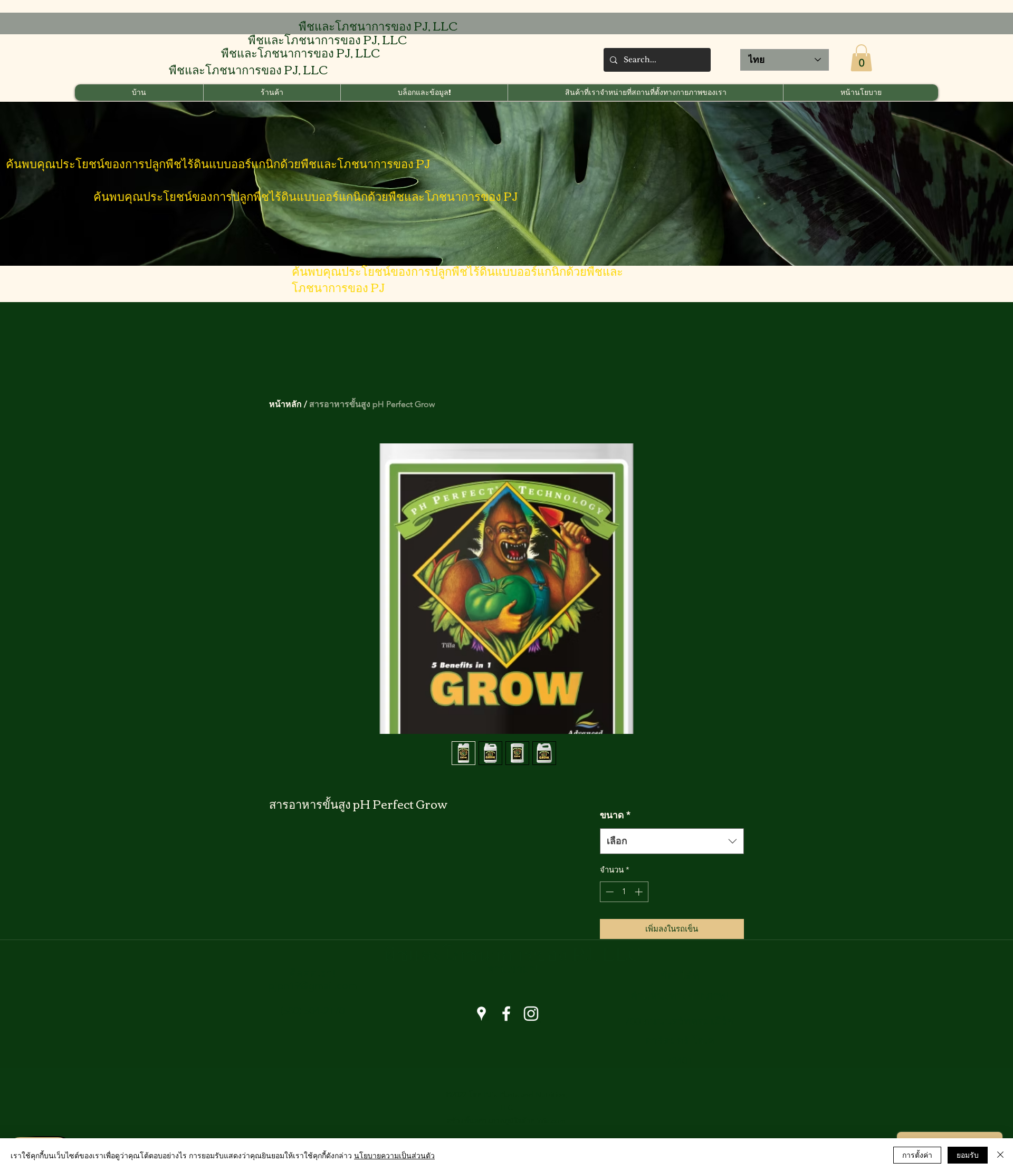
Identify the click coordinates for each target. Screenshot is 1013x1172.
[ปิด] (1000, 1155)
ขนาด (615, 815)
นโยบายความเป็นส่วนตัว (394, 1155)
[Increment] (640, 892)
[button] (861, 57)
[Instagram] (531, 1013)
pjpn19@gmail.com (312, 985)
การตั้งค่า (917, 1154)
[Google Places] (481, 1013)
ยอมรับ (968, 1154)
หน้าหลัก (285, 404)
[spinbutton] (624, 892)
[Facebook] (506, 1013)
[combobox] (672, 841)
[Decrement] (608, 892)
